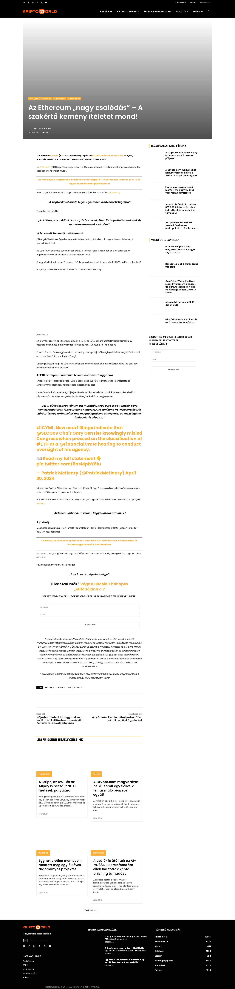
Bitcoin (54, 155)
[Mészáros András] (30, 128)
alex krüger (49, 687)
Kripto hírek (60, 98)
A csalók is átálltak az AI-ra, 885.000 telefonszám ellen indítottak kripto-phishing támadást (114, 867)
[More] (67, 147)
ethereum (78, 687)
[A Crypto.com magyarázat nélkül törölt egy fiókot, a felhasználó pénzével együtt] (116, 761)
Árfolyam (34, 98)
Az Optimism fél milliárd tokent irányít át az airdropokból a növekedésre (181, 225)
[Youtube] (46, 2)
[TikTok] (37, 2)
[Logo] (52, 11)
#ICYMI (44, 428)
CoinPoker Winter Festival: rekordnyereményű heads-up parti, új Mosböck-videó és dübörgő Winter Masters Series (180, 287)
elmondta (114, 192)
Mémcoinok (43, 853)
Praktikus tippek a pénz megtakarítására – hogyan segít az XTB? (180, 249)
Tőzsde (96, 774)
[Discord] (24, 2)
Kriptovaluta (74, 98)
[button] (209, 11)
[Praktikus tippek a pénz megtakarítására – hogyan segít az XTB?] (156, 250)
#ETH (42, 444)
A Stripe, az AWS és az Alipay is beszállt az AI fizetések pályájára (57, 786)
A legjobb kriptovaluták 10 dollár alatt (179, 304)
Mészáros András (42, 128)
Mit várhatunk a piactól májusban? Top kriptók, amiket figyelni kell (117, 719)
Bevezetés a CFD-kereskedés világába (181, 265)
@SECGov (47, 433)
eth (69, 687)
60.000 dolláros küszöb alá (107, 155)
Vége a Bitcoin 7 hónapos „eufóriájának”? (101, 586)
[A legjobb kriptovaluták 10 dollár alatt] (156, 306)
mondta (40, 503)
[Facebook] (28, 2)
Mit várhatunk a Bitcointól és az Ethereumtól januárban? (181, 321)
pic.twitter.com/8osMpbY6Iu (68, 464)
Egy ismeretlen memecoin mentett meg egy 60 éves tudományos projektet (60, 864)
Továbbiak (88, 910)
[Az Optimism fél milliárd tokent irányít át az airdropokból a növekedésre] (156, 226)
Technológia (44, 774)
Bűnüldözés (98, 853)
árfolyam (61, 687)
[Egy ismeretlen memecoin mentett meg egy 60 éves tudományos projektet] (62, 840)
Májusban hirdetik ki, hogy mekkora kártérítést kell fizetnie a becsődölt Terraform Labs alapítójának (59, 720)
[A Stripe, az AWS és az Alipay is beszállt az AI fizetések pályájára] (62, 761)
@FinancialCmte (78, 444)
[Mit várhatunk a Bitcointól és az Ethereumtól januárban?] (156, 323)
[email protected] (40, 940)
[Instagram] (33, 2)
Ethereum (46, 98)
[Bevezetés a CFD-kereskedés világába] (156, 268)
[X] (41, 2)
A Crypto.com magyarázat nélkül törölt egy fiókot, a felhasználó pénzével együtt (116, 788)
